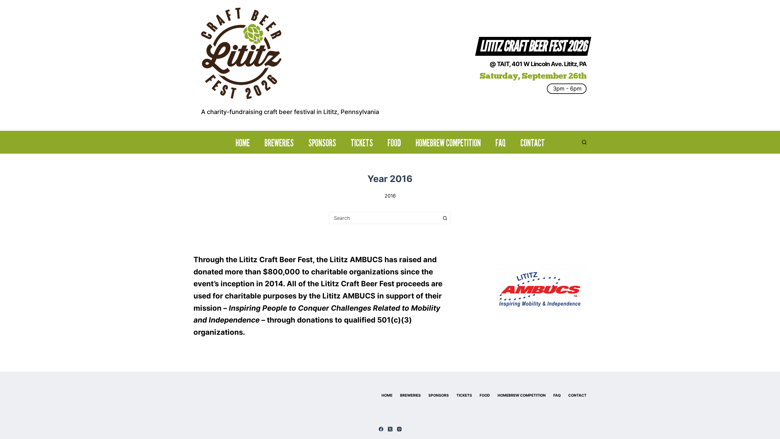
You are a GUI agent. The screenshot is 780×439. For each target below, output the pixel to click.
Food (394, 143)
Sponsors (322, 143)
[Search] (584, 142)
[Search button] (445, 218)
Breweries (279, 143)
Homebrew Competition (448, 143)
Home (243, 143)
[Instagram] (399, 429)
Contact (532, 143)
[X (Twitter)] (390, 429)
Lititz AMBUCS (356, 259)
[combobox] (384, 218)
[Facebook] (381, 429)
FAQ (500, 143)
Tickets (362, 143)
